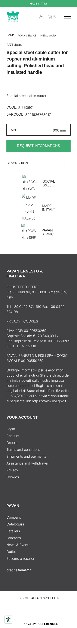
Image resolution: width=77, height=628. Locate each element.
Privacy (12, 470)
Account (12, 436)
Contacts (13, 538)
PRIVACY (13, 321)
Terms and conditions (23, 449)
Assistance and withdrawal (27, 463)
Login (10, 429)
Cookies (12, 477)
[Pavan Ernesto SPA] (12, 16)
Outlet (11, 551)
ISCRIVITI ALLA (38, 598)
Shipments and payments (26, 456)
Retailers (13, 531)
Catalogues (15, 524)
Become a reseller (20, 558)
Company (14, 517)
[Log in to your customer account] (41, 16)
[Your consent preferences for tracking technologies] (40, 624)
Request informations (38, 146)
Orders (11, 442)
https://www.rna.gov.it (49, 401)
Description (17, 163)
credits (18, 570)
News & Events (18, 545)
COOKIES (30, 321)
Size (14, 130)
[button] (67, 16)
